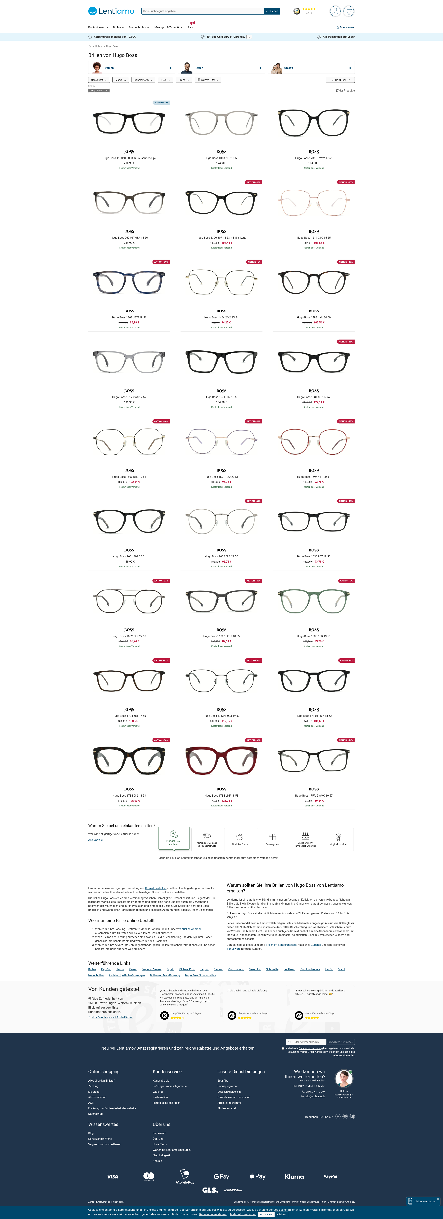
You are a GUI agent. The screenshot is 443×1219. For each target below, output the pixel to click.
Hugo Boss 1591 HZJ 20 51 (221, 476)
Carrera (218, 969)
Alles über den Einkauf (101, 1080)
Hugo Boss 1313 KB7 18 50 (221, 158)
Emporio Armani (151, 969)
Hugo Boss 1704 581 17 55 (129, 715)
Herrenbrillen (96, 975)
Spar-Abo (223, 1080)
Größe (182, 80)
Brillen (98, 46)
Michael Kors (187, 969)
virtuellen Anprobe (190, 929)
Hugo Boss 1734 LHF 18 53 (221, 795)
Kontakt (157, 1161)
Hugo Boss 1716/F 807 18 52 (314, 715)
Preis (164, 80)
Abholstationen (97, 1097)
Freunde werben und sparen (234, 1097)
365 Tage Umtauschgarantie (169, 1086)
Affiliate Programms (229, 1103)
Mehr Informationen (243, 1214)
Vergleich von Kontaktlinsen (104, 1144)
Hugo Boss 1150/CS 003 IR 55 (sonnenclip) (129, 158)
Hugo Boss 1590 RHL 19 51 (129, 476)
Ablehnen (281, 1214)
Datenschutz (95, 1114)
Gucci (341, 969)
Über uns (158, 1139)
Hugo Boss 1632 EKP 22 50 (129, 636)
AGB (90, 1103)
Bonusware (233, 949)
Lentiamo (289, 969)
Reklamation (160, 1097)
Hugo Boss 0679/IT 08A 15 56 (129, 237)
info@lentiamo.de (315, 1096)
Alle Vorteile (95, 840)
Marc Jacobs (236, 969)
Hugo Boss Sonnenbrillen (200, 975)
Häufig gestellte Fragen (166, 1103)
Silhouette (272, 969)
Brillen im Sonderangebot (281, 945)
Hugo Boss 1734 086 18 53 (129, 795)
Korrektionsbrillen (155, 888)
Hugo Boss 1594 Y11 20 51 (314, 476)
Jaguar (204, 969)
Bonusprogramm (228, 1086)
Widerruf (158, 1092)
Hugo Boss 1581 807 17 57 (313, 397)
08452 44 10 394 (315, 1091)
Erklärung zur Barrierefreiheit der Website (112, 1108)
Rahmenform (141, 80)
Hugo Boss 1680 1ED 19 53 (314, 636)
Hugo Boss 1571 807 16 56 (221, 397)
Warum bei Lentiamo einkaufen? (172, 1150)
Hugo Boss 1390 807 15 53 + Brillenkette (221, 237)
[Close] (438, 1198)
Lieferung (94, 1092)
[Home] (89, 46)
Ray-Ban (106, 969)
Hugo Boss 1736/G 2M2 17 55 (313, 158)
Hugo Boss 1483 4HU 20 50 (314, 317)
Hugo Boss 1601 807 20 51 (129, 556)
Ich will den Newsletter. (340, 1042)
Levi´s (329, 969)
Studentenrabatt (227, 1108)
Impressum (159, 1133)
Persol (133, 969)
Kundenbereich (161, 1080)
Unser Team (160, 1144)
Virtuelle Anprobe (425, 1201)
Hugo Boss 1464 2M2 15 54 (221, 317)
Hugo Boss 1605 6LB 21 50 (221, 556)
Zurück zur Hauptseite (99, 1201)
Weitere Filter (208, 80)
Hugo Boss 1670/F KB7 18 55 (221, 636)
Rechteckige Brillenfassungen (127, 975)
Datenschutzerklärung (213, 1214)
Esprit (170, 969)
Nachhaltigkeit (161, 1155)
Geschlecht (97, 80)
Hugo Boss (96, 90)
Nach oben (118, 1201)
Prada (120, 969)
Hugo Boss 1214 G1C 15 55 (314, 237)
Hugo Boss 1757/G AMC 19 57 (314, 795)
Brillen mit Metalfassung (165, 975)
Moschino (255, 969)
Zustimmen (266, 1214)
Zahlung (93, 1086)
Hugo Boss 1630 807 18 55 (313, 556)
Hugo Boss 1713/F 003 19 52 (221, 715)
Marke (119, 80)
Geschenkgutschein (229, 1092)
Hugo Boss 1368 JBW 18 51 (129, 317)
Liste (265, 1210)
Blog (91, 1133)
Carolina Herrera (310, 969)
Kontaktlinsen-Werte (100, 1139)
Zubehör (316, 945)
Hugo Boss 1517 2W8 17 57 (129, 397)
